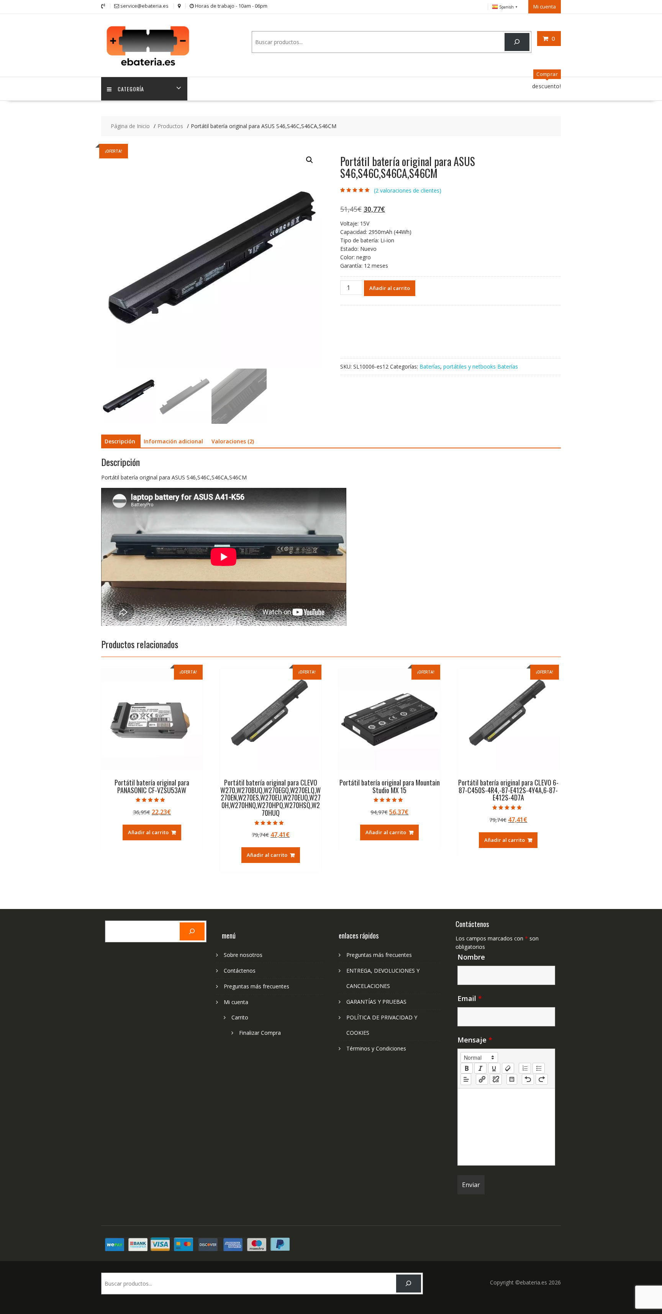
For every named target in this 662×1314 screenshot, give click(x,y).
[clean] (508, 1068)
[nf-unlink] (496, 1079)
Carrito (239, 1017)
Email (469, 998)
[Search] (517, 42)
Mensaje (474, 1039)
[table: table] (511, 1079)
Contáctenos (240, 970)
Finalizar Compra (260, 1032)
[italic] (480, 1068)
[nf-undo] (528, 1079)
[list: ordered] (525, 1068)
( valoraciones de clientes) (407, 190)
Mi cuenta (544, 6)
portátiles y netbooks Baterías (480, 366)
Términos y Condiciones (376, 1048)
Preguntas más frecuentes (256, 986)
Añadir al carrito (389, 288)
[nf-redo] (542, 1079)
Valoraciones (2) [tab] (232, 441)
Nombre (471, 957)
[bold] (466, 1068)
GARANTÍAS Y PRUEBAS (376, 1001)
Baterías (429, 366)
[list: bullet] (539, 1068)
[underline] (494, 1068)
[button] (309, 160)
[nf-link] (482, 1079)
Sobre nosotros (243, 954)
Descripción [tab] (120, 441)
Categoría (131, 89)
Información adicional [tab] (173, 441)
